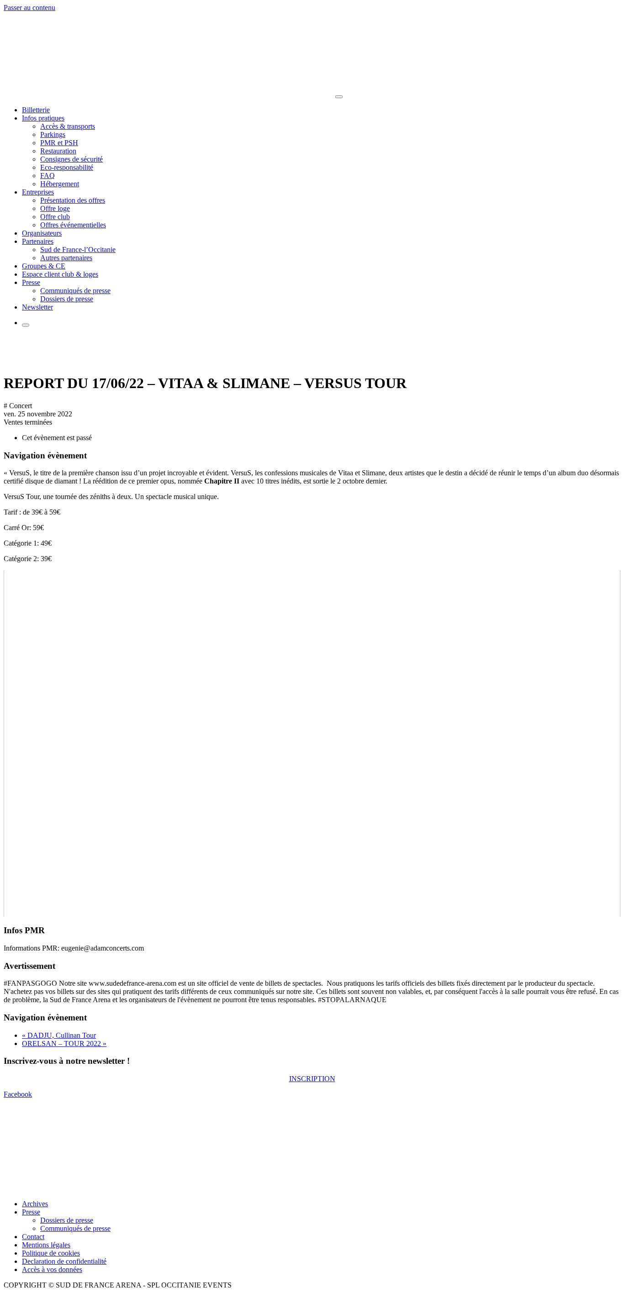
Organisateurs (42, 233)
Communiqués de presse (75, 290)
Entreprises (38, 192)
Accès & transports (67, 126)
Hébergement (59, 184)
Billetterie (36, 110)
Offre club (55, 217)
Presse (31, 282)
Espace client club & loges (60, 274)
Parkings (52, 134)
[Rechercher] (25, 325)
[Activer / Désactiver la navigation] (339, 96)
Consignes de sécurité (71, 159)
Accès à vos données (52, 1269)
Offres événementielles (73, 225)
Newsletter (37, 307)
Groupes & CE (43, 266)
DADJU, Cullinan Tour (59, 1035)
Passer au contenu (29, 7)
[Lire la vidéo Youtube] (312, 743)
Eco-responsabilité (66, 167)
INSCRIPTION (312, 1079)
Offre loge (55, 208)
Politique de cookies (51, 1253)
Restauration (58, 151)
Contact (33, 1236)
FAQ (47, 175)
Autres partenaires (66, 258)
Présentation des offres (72, 200)
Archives (35, 1204)
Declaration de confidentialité (64, 1261)
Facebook (18, 1094)
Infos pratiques (43, 118)
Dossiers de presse (66, 299)
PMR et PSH (59, 143)
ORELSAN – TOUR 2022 (64, 1043)
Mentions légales (46, 1245)
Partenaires (37, 241)
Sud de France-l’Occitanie (78, 249)
